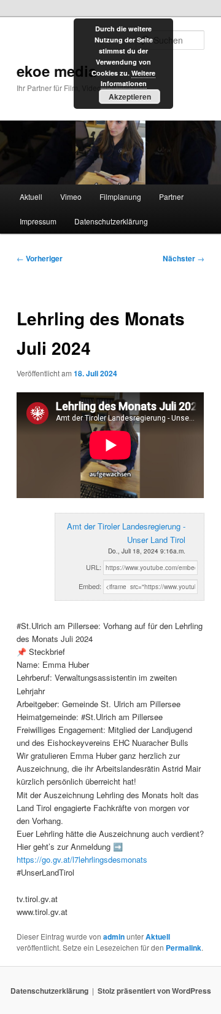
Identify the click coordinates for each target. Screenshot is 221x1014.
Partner (171, 196)
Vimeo (71, 196)
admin (114, 936)
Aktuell (31, 196)
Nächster (183, 258)
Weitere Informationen (128, 78)
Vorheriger (40, 258)
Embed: (90, 586)
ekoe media (56, 70)
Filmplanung (120, 196)
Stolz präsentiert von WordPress (154, 990)
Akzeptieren (130, 96)
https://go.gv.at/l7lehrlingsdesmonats (82, 859)
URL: (93, 567)
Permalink (183, 947)
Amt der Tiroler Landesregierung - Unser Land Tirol (126, 532)
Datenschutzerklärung (111, 221)
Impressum (38, 221)
